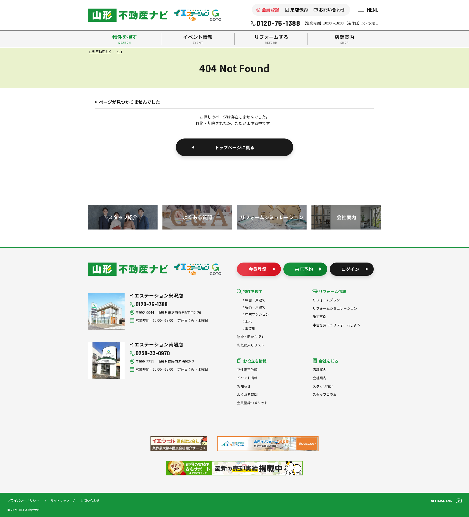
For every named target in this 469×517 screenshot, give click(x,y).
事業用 (250, 328)
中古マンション (257, 314)
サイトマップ (59, 500)
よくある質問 (247, 394)
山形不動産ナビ (128, 269)
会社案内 (319, 377)
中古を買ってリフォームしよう (336, 324)
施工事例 (319, 316)
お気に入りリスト (250, 345)
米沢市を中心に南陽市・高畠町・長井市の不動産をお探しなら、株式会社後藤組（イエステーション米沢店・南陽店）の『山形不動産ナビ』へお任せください (128, 15)
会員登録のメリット (252, 402)
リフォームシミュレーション (335, 308)
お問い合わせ (332, 9)
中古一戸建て (255, 300)
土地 (248, 321)
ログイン (350, 269)
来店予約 (299, 9)
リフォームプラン (326, 300)
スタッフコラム (325, 394)
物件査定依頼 (247, 369)
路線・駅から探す (250, 336)
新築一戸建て (255, 307)
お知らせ (244, 386)
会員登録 (270, 9)
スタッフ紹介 (323, 386)
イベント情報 (247, 377)
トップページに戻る (234, 147)
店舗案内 (319, 369)
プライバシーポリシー (23, 500)
